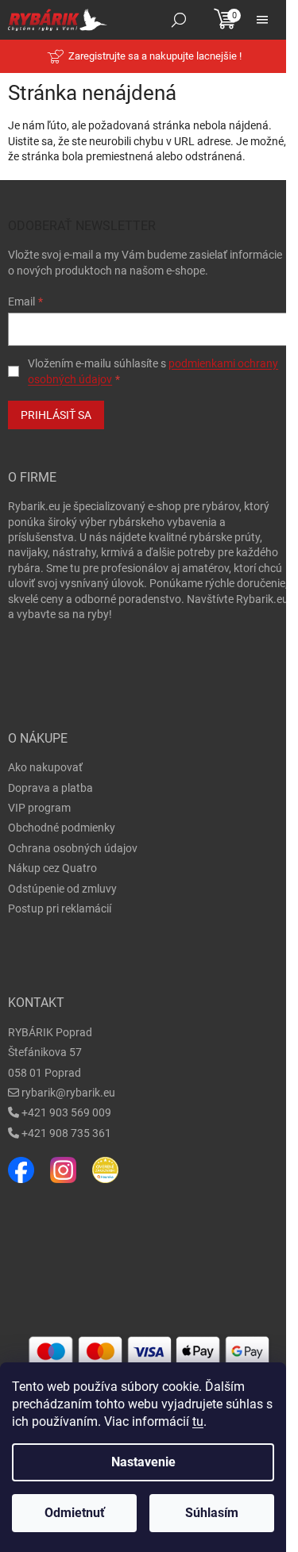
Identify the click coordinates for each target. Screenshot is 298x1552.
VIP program (39, 807)
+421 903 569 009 (66, 1112)
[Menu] (262, 20)
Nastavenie (143, 1461)
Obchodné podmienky (61, 827)
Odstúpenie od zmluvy (62, 888)
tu (197, 1421)
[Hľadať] (179, 20)
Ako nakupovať (45, 767)
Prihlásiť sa (56, 415)
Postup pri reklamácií (59, 908)
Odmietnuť (75, 1512)
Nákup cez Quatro (52, 868)
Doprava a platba (50, 788)
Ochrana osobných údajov (72, 848)
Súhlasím (211, 1512)
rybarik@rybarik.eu (68, 1092)
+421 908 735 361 (66, 1133)
